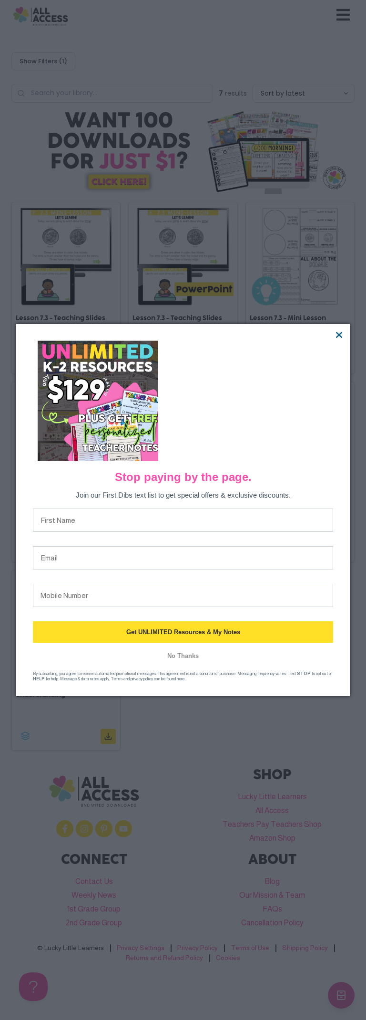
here (180, 679)
